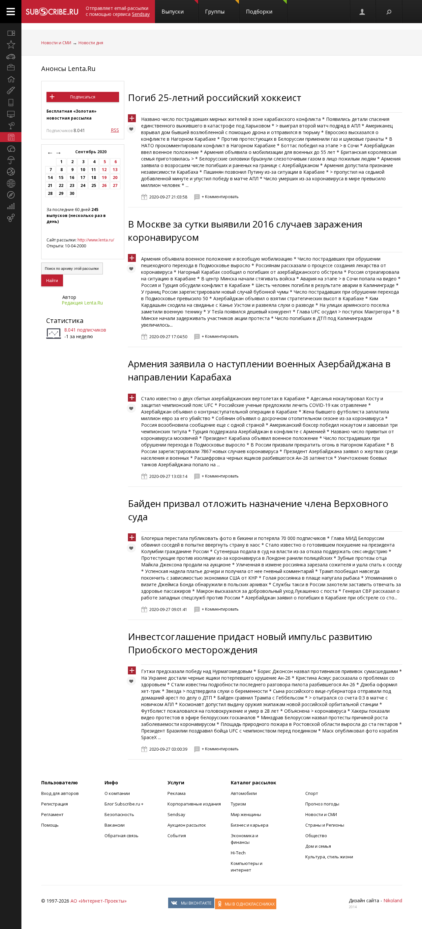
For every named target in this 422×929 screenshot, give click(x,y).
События (176, 836)
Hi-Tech (238, 853)
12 (104, 169)
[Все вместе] (10, 33)
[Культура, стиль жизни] (10, 125)
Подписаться (82, 97)
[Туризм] (10, 195)
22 (61, 185)
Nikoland (392, 900)
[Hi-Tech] (10, 102)
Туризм (238, 804)
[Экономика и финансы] (10, 206)
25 (93, 185)
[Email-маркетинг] (10, 218)
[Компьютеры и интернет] (10, 114)
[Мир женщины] (10, 91)
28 (50, 193)
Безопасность (119, 814)
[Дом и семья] (10, 79)
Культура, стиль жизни (329, 857)
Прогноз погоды (322, 804)
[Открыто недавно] (10, 45)
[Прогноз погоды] (10, 160)
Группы (215, 11)
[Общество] (10, 149)
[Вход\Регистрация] (362, 11)
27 (115, 185)
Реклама (176, 793)
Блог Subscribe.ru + (124, 804)
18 (93, 177)
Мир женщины (246, 814)
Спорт (311, 793)
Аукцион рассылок (186, 825)
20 (115, 177)
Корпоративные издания (194, 804)
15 (61, 177)
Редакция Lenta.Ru (82, 303)
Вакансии (115, 825)
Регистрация (54, 804)
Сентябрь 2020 (91, 152)
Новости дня (90, 43)
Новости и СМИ (56, 43)
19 (104, 177)
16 (72, 177)
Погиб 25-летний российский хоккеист (214, 97)
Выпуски (173, 11)
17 (82, 177)
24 (82, 185)
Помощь (50, 825)
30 (72, 193)
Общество (316, 836)
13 (115, 169)
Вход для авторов (60, 793)
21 (50, 185)
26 (104, 185)
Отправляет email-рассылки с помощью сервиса (118, 11)
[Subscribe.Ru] (51, 11)
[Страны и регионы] (10, 183)
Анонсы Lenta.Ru (68, 68)
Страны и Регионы (324, 825)
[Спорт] (10, 172)
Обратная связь (121, 836)
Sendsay (176, 814)
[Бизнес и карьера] (10, 68)
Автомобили (244, 793)
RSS (115, 130)
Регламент (52, 814)
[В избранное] (132, 130)
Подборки (259, 11)
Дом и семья (318, 846)
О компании (117, 793)
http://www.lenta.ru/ (95, 240)
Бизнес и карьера (249, 825)
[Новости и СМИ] (10, 137)
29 (61, 193)
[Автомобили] (10, 56)
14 (50, 177)
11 (93, 169)
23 (72, 185)
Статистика (64, 320)
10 (82, 169)
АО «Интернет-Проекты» (99, 901)
